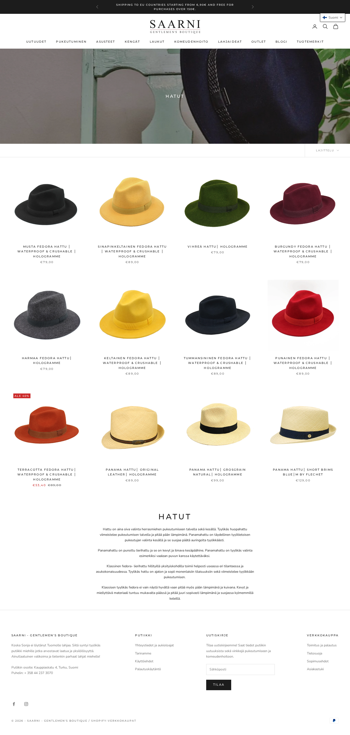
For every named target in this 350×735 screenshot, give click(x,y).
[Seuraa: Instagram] (26, 704)
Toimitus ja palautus (322, 645)
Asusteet (105, 41)
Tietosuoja (314, 653)
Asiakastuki (315, 669)
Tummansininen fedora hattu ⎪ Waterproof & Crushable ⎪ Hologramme (217, 363)
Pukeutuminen (71, 41)
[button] (332, 17)
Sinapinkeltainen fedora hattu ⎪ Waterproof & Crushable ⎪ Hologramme (132, 251)
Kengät (132, 41)
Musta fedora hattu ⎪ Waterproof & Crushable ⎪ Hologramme (46, 251)
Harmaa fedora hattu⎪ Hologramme (47, 360)
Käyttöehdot (144, 661)
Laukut (157, 41)
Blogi (281, 41)
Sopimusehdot (318, 661)
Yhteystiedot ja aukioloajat (154, 645)
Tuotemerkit (310, 41)
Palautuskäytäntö (148, 669)
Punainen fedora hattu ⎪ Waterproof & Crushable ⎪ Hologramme (303, 363)
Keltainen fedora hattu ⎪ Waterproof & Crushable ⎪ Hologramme (132, 363)
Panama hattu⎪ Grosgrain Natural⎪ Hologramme (217, 472)
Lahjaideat (230, 41)
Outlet (258, 41)
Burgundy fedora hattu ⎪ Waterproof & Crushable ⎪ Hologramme (303, 251)
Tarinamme (143, 653)
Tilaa (219, 685)
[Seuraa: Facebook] (13, 704)
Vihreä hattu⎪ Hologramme (218, 246)
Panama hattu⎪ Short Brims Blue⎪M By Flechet (303, 472)
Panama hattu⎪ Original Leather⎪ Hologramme (132, 472)
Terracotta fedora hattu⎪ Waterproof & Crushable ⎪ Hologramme (46, 474)
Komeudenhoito (191, 41)
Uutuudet (36, 41)
